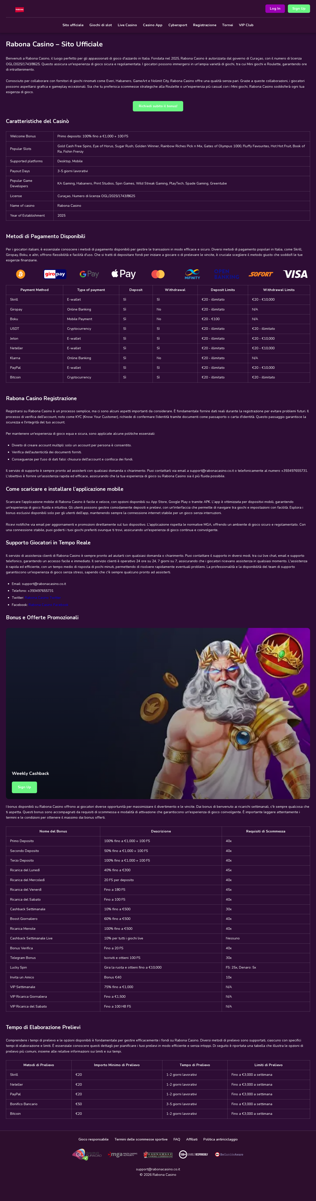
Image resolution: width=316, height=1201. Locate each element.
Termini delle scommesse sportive (141, 1139)
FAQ (177, 1139)
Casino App (152, 25)
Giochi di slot (100, 25)
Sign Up (299, 8)
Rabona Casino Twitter (43, 597)
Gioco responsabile (94, 1139)
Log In (275, 8)
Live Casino (127, 25)
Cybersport (177, 25)
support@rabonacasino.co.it (158, 1169)
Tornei (227, 25)
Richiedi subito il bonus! (158, 106)
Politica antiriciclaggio (220, 1139)
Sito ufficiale (72, 25)
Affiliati (192, 1139)
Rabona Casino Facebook (48, 604)
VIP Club (246, 25)
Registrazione (204, 25)
